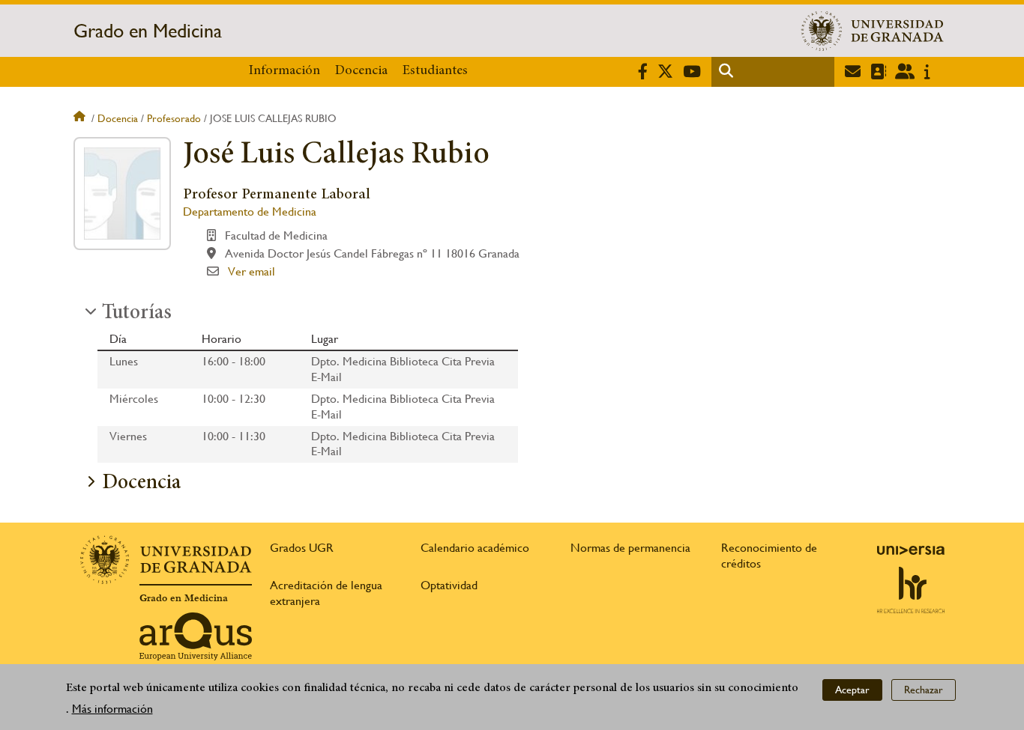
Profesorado (174, 118)
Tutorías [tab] (137, 313)
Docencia (361, 71)
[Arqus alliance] (195, 636)
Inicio (80, 118)
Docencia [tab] (141, 483)
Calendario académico (475, 548)
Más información (112, 709)
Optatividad (449, 585)
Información (284, 71)
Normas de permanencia (630, 548)
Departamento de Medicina (249, 211)
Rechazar (923, 690)
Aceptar (852, 690)
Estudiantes (435, 71)
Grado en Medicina (147, 30)
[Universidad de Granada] (873, 30)
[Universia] (911, 550)
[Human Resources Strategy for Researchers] (911, 590)
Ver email (251, 271)
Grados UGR (302, 548)
